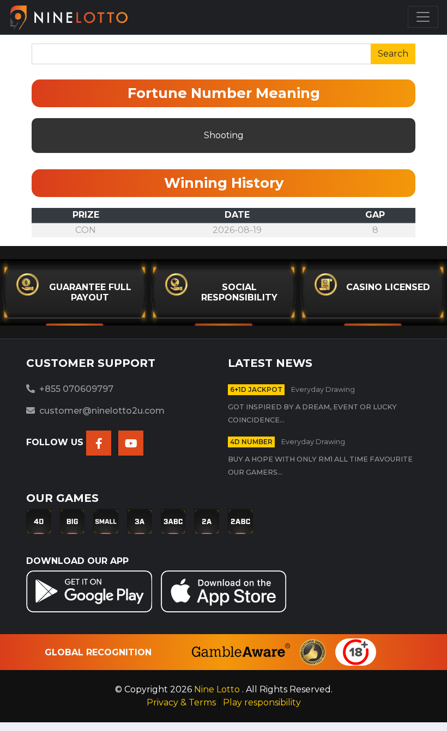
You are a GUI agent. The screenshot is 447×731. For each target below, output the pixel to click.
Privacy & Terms (182, 702)
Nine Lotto (218, 689)
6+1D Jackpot (256, 389)
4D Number (251, 442)
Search (393, 53)
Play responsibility (262, 702)
